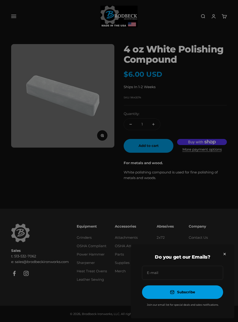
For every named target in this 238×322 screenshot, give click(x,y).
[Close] (224, 254)
